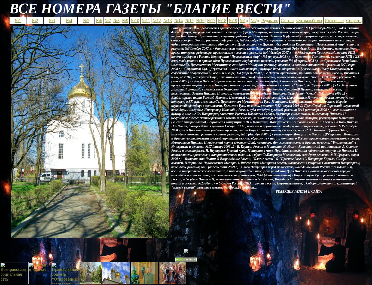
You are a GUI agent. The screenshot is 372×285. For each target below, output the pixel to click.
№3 (52, 20)
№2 (35, 20)
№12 (157, 20)
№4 (69, 20)
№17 (211, 20)
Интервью (334, 20)
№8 (116, 20)
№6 (99, 20)
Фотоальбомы (309, 20)
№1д (244, 20)
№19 (233, 20)
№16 (200, 20)
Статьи (287, 20)
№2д (255, 20)
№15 (189, 20)
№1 (18, 20)
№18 (222, 20)
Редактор (269, 20)
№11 (146, 20)
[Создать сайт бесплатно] (186, 260)
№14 (178, 20)
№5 (86, 20)
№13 (167, 20)
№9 (125, 20)
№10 (135, 20)
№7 (108, 20)
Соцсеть (353, 20)
